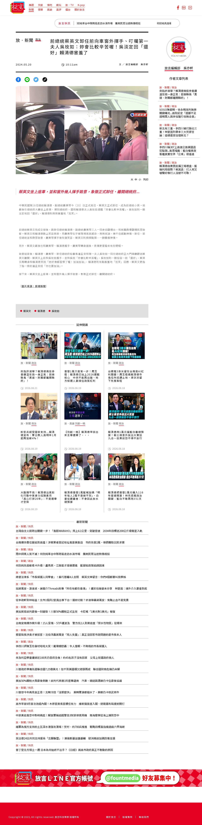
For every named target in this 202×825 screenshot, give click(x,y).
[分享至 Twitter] (36, 79)
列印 (145, 179)
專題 (31, 5)
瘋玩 (58, 5)
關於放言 (79, 9)
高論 (49, 9)
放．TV (69, 5)
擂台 (67, 9)
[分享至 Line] (27, 79)
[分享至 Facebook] (18, 79)
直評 (58, 9)
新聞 (31, 9)
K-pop (81, 5)
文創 (40, 5)
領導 (40, 9)
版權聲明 (127, 817)
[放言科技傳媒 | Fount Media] (17, 7)
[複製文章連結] (44, 79)
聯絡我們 (144, 817)
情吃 (49, 5)
